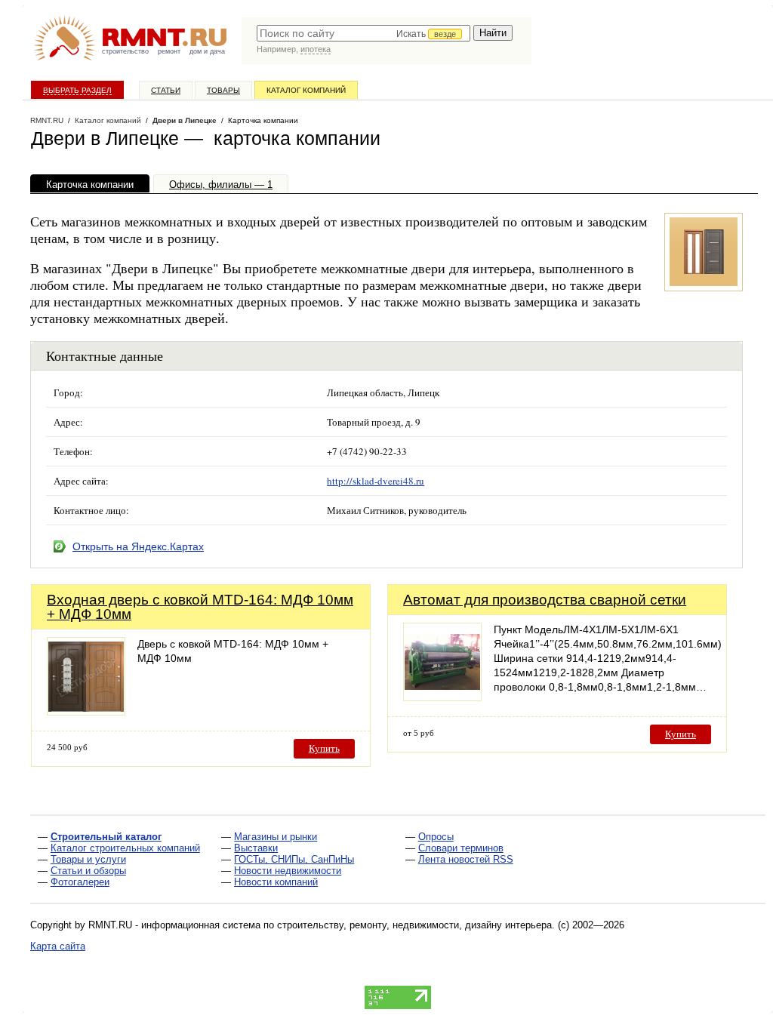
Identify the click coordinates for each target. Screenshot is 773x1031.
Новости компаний (276, 882)
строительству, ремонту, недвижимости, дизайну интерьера (414, 925)
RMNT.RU (46, 120)
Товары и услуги (88, 859)
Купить (324, 748)
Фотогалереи (80, 882)
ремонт (169, 51)
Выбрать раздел (77, 90)
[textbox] (363, 33)
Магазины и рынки (275, 836)
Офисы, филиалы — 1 (221, 184)
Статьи (165, 90)
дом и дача (207, 51)
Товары (223, 90)
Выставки (256, 848)
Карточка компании (90, 184)
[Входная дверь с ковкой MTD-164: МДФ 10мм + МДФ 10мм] (86, 711)
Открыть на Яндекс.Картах (138, 546)
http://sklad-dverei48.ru (375, 481)
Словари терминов (461, 848)
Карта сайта (57, 946)
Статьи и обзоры (88, 870)
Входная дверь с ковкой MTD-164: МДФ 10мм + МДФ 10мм (200, 607)
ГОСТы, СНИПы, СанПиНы (294, 859)
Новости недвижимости (287, 870)
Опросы (436, 836)
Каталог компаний (306, 90)
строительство (125, 51)
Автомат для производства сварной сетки (544, 600)
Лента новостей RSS (465, 859)
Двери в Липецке (184, 120)
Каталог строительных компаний (125, 848)
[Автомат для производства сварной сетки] (442, 697)
